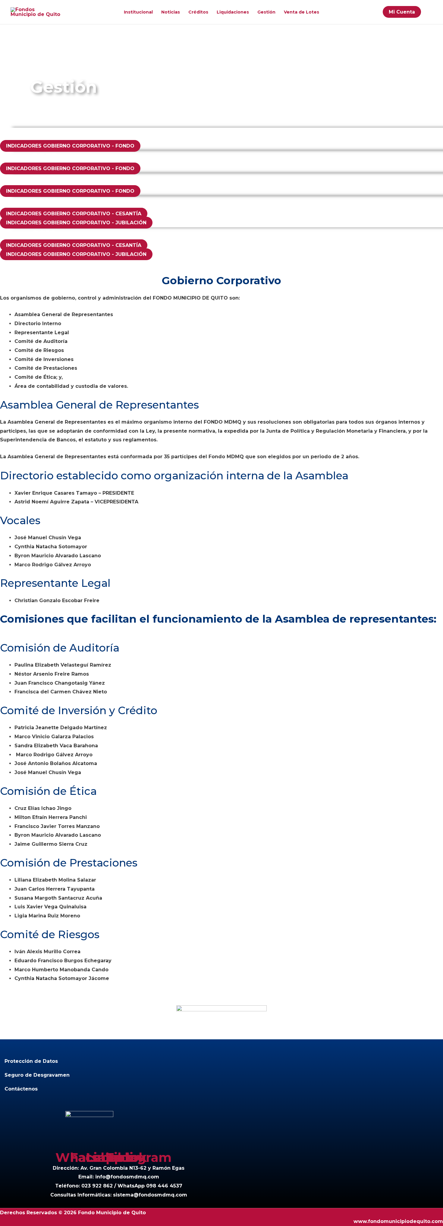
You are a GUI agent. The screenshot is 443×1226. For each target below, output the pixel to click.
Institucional (138, 12)
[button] (429, 12)
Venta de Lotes (301, 12)
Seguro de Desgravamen (37, 1075)
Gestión (266, 12)
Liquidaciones (233, 12)
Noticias (170, 12)
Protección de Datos (31, 1061)
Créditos (198, 12)
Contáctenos (21, 1089)
